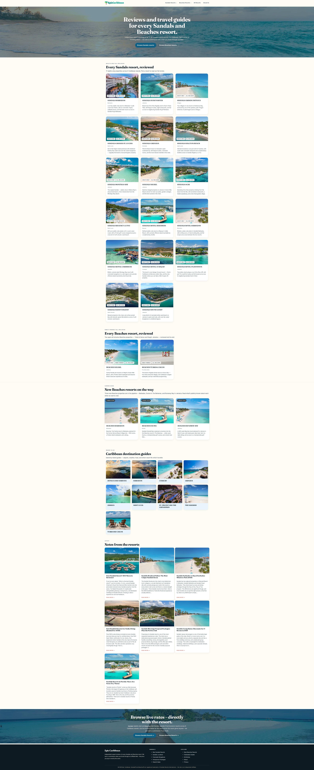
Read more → (110, 597)
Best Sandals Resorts (159, 752)
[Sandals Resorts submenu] (176, 2)
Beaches (148, 726)
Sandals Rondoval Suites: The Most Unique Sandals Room (154, 577)
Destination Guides (189, 754)
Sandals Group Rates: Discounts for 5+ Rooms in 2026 (191, 630)
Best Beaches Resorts (190, 752)
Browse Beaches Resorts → (169, 735)
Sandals (130, 726)
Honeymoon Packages (159, 759)
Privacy (186, 762)
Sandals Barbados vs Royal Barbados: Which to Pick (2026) (191, 577)
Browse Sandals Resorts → (144, 735)
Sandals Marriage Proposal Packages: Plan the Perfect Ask (155, 630)
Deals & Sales (156, 762)
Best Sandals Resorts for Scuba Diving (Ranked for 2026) (120, 630)
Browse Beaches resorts (168, 45)
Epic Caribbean (112, 750)
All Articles (187, 757)
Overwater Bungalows (159, 757)
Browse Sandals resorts (145, 45)
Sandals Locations (158, 754)
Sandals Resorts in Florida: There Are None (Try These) (120, 682)
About (186, 759)
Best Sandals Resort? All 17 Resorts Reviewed (119, 577)
